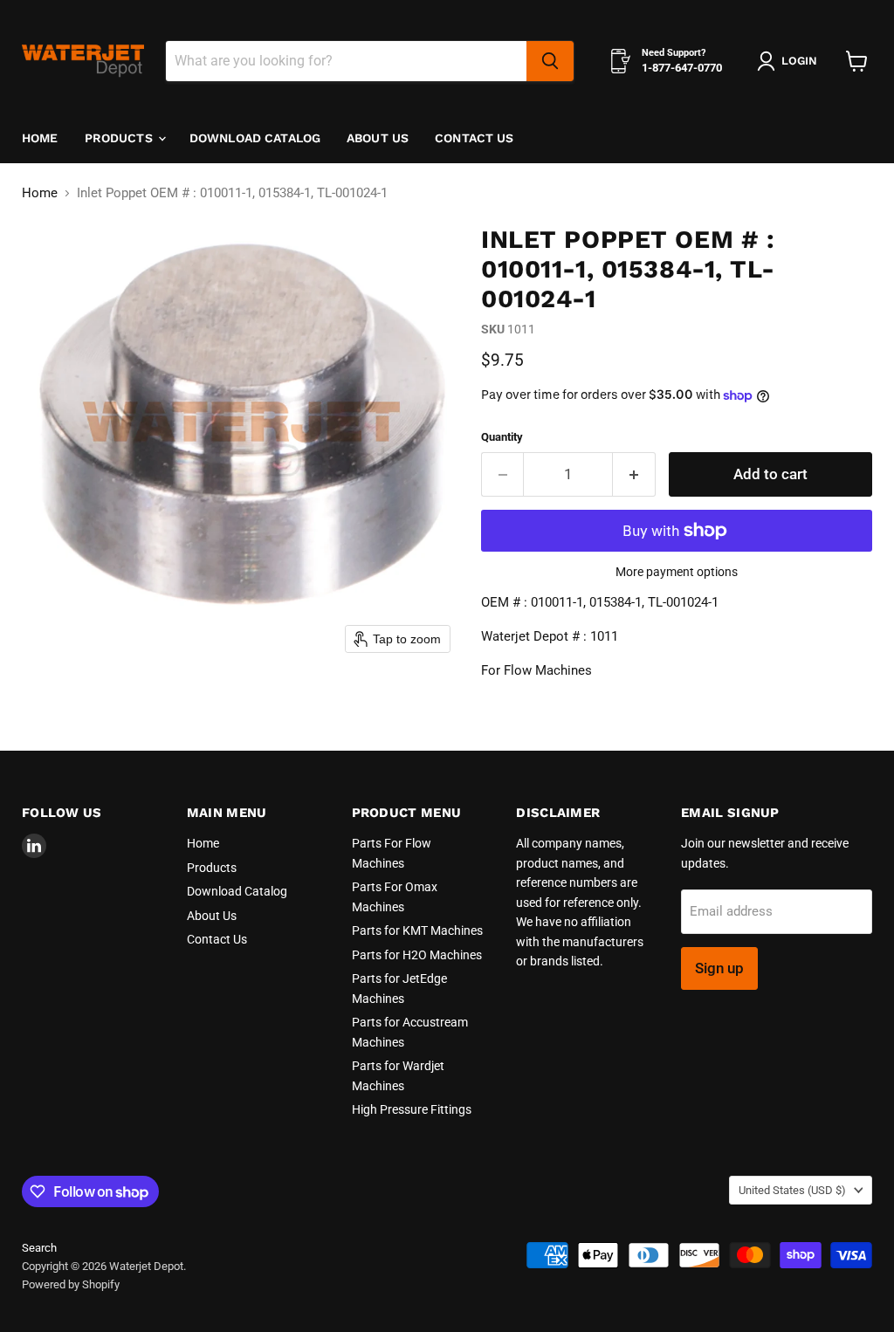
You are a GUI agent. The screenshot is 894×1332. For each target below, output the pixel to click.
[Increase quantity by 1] (634, 474)
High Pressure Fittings (411, 1109)
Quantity (502, 436)
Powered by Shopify (71, 1284)
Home (40, 138)
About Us (378, 138)
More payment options (676, 572)
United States (792, 1190)
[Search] (550, 61)
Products (120, 138)
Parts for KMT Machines (417, 930)
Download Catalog (254, 138)
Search (39, 1247)
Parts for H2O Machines (417, 955)
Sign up (719, 968)
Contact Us (474, 138)
